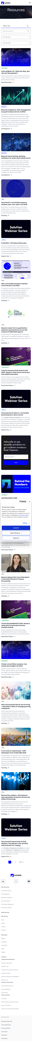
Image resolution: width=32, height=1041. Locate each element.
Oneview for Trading (5, 973)
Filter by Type (6, 26)
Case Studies (4, 945)
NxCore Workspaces (5, 989)
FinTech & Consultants (6, 907)
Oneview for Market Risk (6, 963)
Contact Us (3, 930)
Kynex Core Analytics (6, 1005)
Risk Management (5, 894)
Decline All (16, 538)
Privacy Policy (4, 1031)
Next (16, 462)
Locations (3, 926)
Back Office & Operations (6, 897)
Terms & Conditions (5, 1028)
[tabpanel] (16, 446)
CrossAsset (3, 998)
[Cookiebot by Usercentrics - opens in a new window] (19, 502)
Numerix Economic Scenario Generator (10, 1008)
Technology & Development (7, 904)
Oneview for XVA (5, 966)
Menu (30, 3)
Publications (4, 942)
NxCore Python (4, 992)
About (2, 920)
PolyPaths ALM (4, 980)
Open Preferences (15, 533)
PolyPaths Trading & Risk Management (10, 976)
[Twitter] (16, 881)
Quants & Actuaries (5, 901)
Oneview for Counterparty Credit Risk (9, 970)
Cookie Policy (4, 1035)
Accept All (16, 528)
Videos (2, 948)
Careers (3, 923)
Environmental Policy (6, 1024)
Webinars (3, 938)
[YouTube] (29, 881)
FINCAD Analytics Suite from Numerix (9, 1002)
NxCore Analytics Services (7, 986)
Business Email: (9, 457)
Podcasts (3, 952)
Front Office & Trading (6, 890)
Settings (25, 523)
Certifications (4, 1038)
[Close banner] (29, 501)
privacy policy (24, 515)
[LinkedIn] (3, 881)
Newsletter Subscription (6, 1021)
